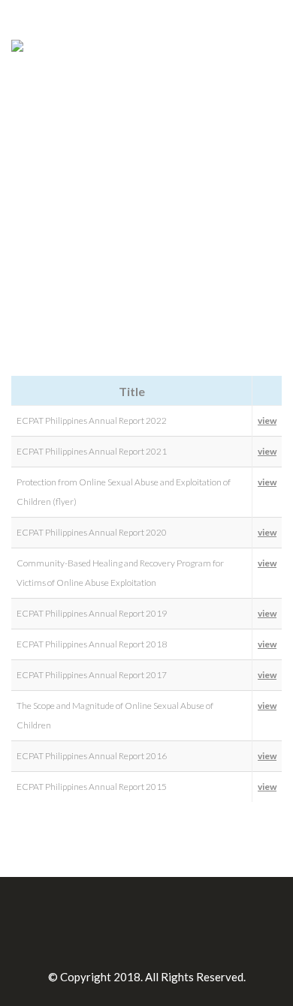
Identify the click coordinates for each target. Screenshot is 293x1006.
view (267, 420)
